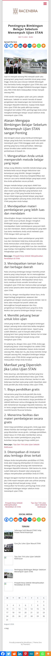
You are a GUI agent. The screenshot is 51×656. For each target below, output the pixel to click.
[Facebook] (6, 46)
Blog (31, 37)
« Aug (6, 628)
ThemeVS (26, 644)
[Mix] (34, 46)
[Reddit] (16, 46)
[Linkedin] (20, 46)
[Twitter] (11, 46)
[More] (43, 46)
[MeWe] (30, 46)
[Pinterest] (25, 46)
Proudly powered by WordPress (20, 642)
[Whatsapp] (39, 46)
